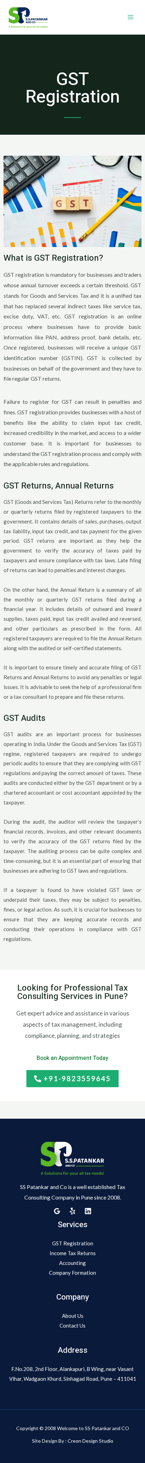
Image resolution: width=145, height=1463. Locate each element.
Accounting (72, 1263)
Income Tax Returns (73, 1253)
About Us (72, 1316)
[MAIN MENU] (130, 17)
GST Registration (72, 1243)
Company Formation (72, 1272)
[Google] (57, 1211)
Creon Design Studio (90, 1441)
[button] (72, 1078)
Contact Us (72, 1325)
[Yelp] (72, 1211)
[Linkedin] (88, 1211)
